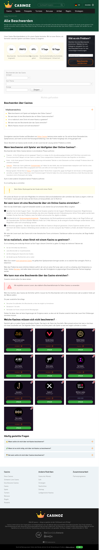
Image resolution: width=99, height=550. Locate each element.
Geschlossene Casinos (11, 483)
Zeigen (37, 89)
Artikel (59, 11)
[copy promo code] (21, 346)
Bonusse (49, 11)
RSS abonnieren (49, 542)
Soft (39, 480)
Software (9, 165)
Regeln (68, 11)
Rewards (7, 502)
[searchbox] (7, 78)
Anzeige (8, 87)
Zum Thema (10, 81)
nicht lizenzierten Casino (24, 261)
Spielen (18, 350)
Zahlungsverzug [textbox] (74, 55)
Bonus (29, 171)
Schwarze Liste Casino (11, 480)
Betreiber (17, 269)
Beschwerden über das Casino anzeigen (16, 74)
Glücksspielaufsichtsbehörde (29, 218)
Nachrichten (42, 486)
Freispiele (28, 11)
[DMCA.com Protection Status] (48, 537)
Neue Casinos (8, 476)
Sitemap (41, 489)
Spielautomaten (35, 165)
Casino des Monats (44, 476)
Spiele (18, 11)
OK (79, 547)
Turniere (39, 11)
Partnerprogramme (79, 476)
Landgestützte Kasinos (46, 493)
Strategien (79, 11)
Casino (9, 11)
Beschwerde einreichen (82, 62)
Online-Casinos (42, 136)
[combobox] (80, 55)
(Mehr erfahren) (70, 547)
